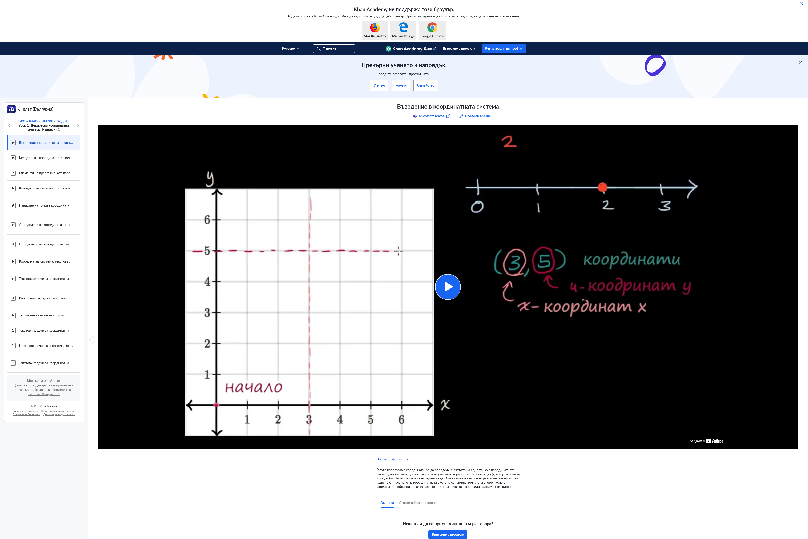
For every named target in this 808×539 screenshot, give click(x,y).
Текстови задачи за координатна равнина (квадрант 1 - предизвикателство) (46, 363)
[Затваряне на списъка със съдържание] (91, 340)
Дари (428, 48)
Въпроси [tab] (387, 502)
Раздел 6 (63, 121)
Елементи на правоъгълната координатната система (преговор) (46, 173)
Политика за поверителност (57, 411)
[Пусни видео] (448, 287)
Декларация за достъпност (59, 414)
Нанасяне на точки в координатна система (46, 205)
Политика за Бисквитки (26, 414)
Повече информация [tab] (392, 459)
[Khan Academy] (404, 48)
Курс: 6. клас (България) (35, 121)
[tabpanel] (448, 476)
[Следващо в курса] (78, 125)
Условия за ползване (26, 411)
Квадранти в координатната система (46, 158)
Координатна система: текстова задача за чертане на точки (46, 261)
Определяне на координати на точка (46, 225)
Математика (36, 381)
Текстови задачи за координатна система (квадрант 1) (46, 278)
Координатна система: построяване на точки (46, 188)
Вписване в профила (459, 48)
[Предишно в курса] (9, 125)
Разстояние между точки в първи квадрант (46, 298)
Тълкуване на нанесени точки (41, 315)
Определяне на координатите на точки (46, 244)
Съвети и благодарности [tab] (418, 502)
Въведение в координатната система (46, 142)
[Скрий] (801, 3)
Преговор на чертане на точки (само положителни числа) (46, 345)
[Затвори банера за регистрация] (800, 63)
